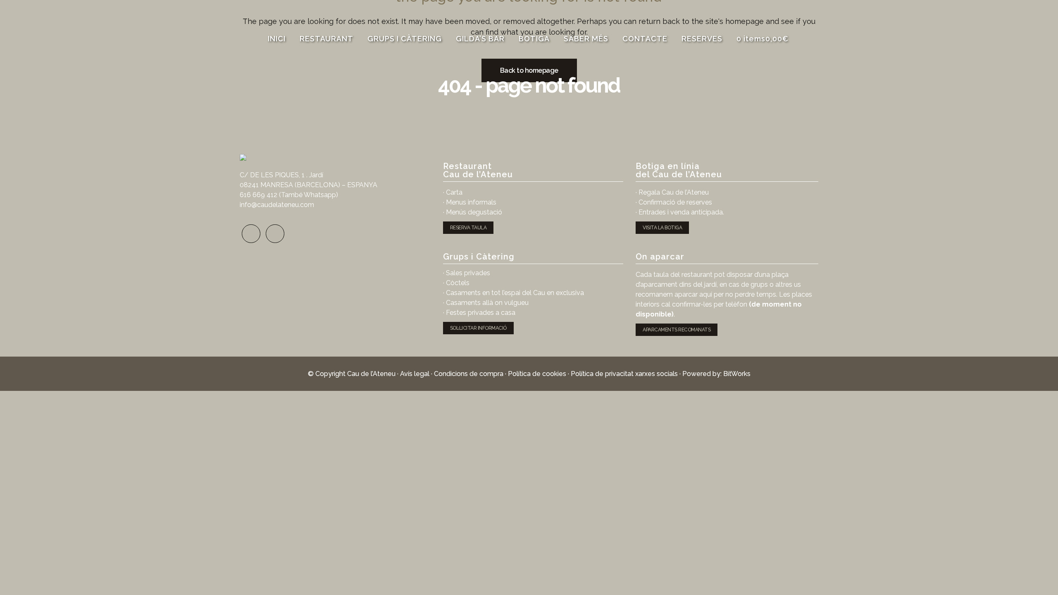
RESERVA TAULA (468, 228)
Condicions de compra (468, 374)
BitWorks (737, 374)
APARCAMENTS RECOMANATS (676, 330)
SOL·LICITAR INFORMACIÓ (478, 328)
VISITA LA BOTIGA (662, 228)
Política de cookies (537, 374)
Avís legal (414, 374)
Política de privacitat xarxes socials (624, 374)
